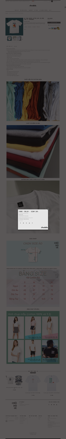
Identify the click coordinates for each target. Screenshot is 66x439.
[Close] (48, 209)
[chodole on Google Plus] (32, 223)
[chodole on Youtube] (29, 223)
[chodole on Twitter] (23, 223)
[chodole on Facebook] (20, 223)
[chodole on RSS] (26, 223)
